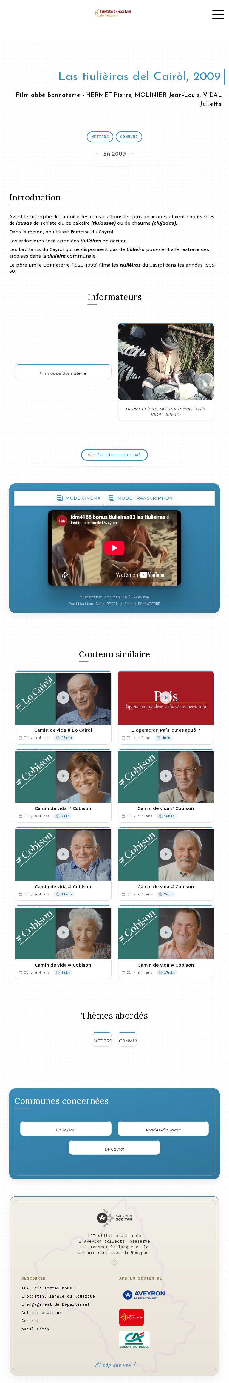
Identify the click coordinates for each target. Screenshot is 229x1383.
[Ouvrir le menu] (218, 14)
